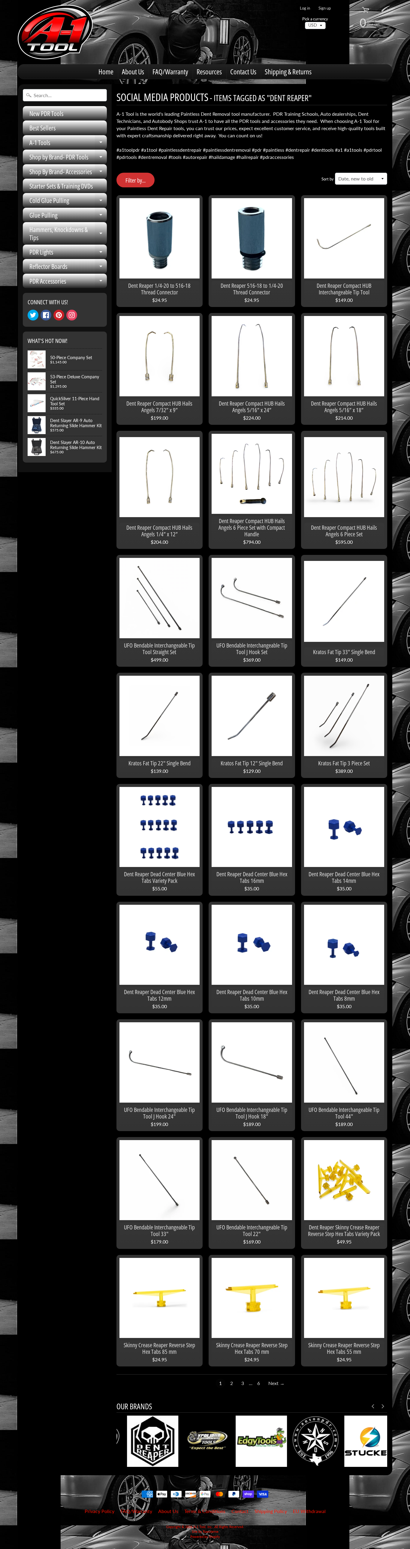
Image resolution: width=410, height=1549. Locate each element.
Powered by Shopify (205, 1537)
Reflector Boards (68, 267)
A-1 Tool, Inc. (203, 1527)
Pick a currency (315, 19)
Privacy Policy (99, 1511)
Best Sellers (42, 127)
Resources (209, 71)
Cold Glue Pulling (68, 201)
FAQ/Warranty (170, 71)
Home (105, 71)
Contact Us (243, 71)
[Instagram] (71, 315)
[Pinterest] (58, 315)
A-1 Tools (68, 144)
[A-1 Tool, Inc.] (55, 32)
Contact (240, 1511)
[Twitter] (33, 315)
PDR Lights (68, 253)
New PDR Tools (46, 113)
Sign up (324, 8)
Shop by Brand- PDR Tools (68, 158)
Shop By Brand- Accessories (68, 173)
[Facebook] (46, 315)
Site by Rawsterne (205, 1531)
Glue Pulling (68, 216)
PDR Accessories (68, 282)
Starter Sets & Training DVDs (61, 185)
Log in (305, 8)
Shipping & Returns (288, 71)
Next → (276, 1383)
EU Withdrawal (309, 1511)
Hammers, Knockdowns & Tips (68, 234)
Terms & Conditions (204, 1511)
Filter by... (135, 180)
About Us (133, 71)
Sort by (327, 179)
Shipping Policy (271, 1511)
